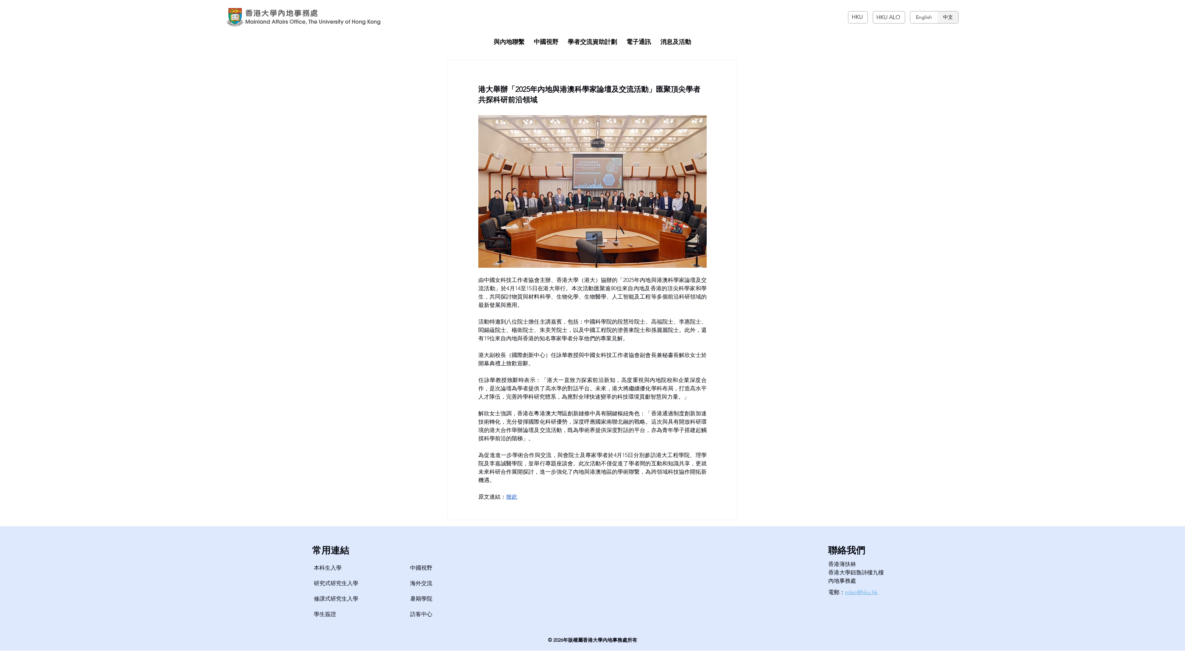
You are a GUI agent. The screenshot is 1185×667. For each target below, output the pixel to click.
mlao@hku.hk (861, 592)
